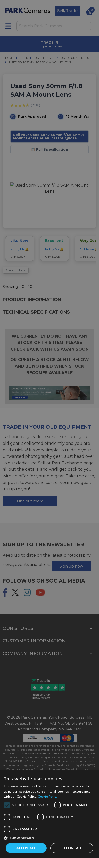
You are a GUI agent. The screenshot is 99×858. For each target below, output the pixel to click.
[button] (49, 838)
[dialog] (49, 814)
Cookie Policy (47, 796)
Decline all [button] (71, 848)
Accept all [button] (26, 848)
